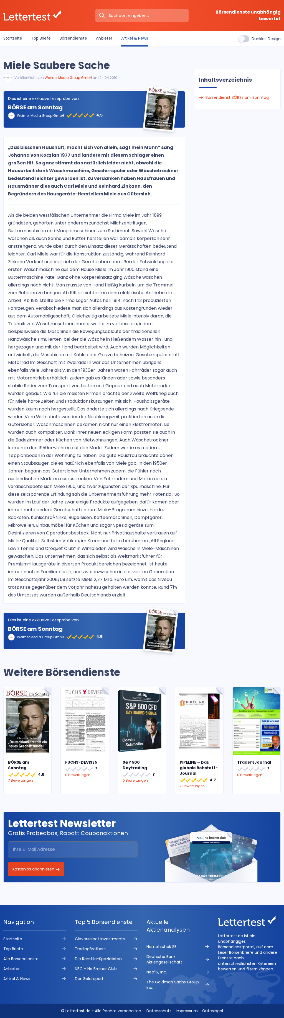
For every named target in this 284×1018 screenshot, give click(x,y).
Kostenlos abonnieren (33, 869)
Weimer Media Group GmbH (68, 77)
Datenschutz (158, 1011)
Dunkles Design (266, 39)
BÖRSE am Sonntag (35, 107)
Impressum (187, 1011)
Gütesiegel (212, 1011)
